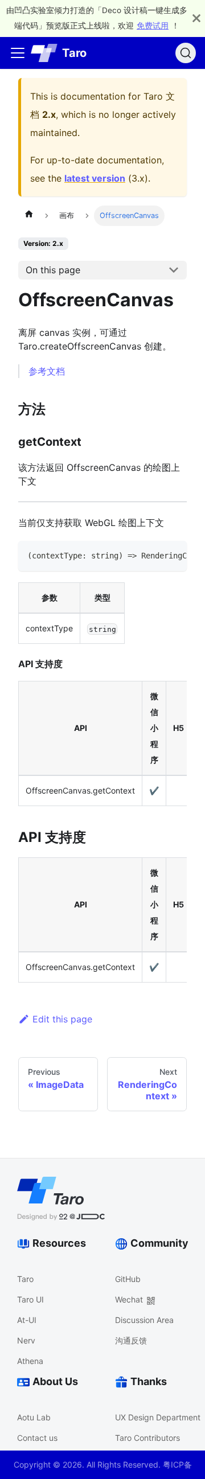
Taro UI (30, 1299)
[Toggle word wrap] (152, 555)
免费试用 (153, 25)
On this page (53, 270)
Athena (30, 1361)
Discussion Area (144, 1320)
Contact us (37, 1438)
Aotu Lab (34, 1417)
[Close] (196, 18)
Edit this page (62, 1019)
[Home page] (29, 216)
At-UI (26, 1320)
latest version (94, 178)
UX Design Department (157, 1417)
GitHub (128, 1279)
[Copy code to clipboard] (172, 555)
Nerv (26, 1340)
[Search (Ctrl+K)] (185, 53)
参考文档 (46, 371)
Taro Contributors (147, 1438)
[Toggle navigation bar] (17, 52)
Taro (25, 1279)
